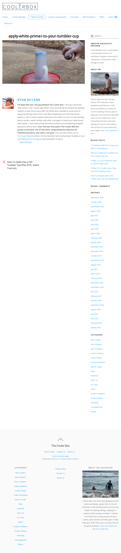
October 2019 (96, 256)
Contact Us (61, 452)
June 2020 (94, 220)
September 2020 (97, 206)
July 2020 (94, 215)
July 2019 (94, 269)
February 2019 (96, 278)
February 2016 (96, 323)
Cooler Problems (97, 353)
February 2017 (96, 296)
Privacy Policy (49, 452)
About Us (8, 23)
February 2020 (96, 238)
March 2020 (95, 233)
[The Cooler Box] (20, 8)
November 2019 (97, 251)
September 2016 (97, 305)
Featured (94, 376)
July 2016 (94, 314)
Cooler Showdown (98, 362)
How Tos (113, 17)
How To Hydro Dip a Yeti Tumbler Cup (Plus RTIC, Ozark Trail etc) (23, 165)
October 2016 (96, 300)
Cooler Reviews (19, 17)
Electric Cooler (96, 367)
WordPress (54, 459)
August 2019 (96, 265)
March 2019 (95, 274)
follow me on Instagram (31, 139)
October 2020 (96, 202)
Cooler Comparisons (57, 17)
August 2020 (96, 211)
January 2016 (96, 327)
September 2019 (97, 260)
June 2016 (94, 318)
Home (5, 17)
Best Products (89, 17)
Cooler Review (96, 358)
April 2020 (94, 229)
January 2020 (96, 242)
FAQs (102, 17)
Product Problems (98, 393)
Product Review (97, 398)
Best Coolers (38, 17)
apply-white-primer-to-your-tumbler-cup (44, 36)
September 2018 (97, 287)
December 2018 (97, 283)
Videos (93, 411)
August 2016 (96, 309)
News (93, 389)
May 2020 (94, 224)
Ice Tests (75, 17)
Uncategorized (96, 407)
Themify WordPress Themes (69, 459)
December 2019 (97, 247)
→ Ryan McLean (24, 142)
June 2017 (94, 291)
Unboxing (94, 402)
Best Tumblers (96, 349)
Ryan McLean (28, 100)
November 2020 (97, 197)
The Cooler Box (59, 456)
